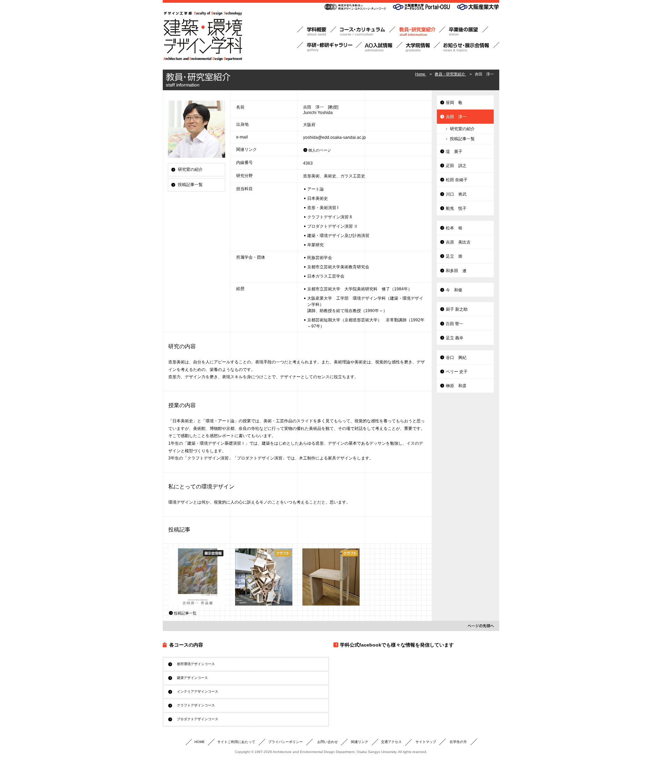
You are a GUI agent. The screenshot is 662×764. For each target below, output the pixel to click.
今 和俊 (454, 290)
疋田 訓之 (456, 165)
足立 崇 (454, 256)
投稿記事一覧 (190, 184)
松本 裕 (454, 228)
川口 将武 (456, 194)
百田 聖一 (454, 323)
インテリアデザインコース (197, 691)
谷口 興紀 (456, 357)
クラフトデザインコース (196, 705)
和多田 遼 (456, 270)
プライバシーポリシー (285, 742)
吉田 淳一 (456, 116)
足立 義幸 (454, 337)
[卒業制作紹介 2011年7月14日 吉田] (263, 577)
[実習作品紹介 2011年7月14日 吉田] (331, 577)
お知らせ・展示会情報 (469, 47)
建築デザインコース (192, 678)
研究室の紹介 (190, 169)
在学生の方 (458, 742)
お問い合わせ (327, 742)
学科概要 (316, 32)
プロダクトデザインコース (197, 719)
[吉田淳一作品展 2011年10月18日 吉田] (196, 577)
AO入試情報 (382, 47)
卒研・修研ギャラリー (329, 47)
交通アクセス (391, 742)
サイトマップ (425, 742)
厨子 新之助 (457, 309)
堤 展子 (454, 151)
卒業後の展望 (466, 32)
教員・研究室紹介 (420, 32)
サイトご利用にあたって (236, 742)
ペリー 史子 (457, 371)
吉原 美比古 (458, 242)
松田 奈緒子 (457, 179)
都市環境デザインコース (196, 664)
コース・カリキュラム (365, 32)
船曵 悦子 (456, 208)
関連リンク (359, 742)
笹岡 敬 (454, 102)
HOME (199, 742)
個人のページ (319, 150)
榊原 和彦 (456, 385)
